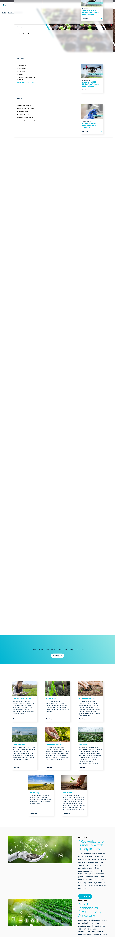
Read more (16, 719)
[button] (63, 27)
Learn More (85, 896)
